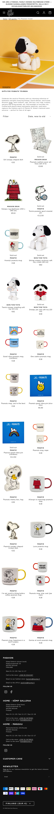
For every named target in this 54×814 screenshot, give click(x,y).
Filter (6, 116)
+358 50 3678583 (26, 718)
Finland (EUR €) (17, 803)
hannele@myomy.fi (33, 679)
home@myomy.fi (26, 720)
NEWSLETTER (10, 766)
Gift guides (13, 19)
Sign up (6, 769)
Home (5, 19)
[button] (4, 13)
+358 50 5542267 (26, 675)
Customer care (12, 758)
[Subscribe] (49, 776)
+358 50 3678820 (26, 739)
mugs (11, 102)
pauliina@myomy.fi (28, 683)
